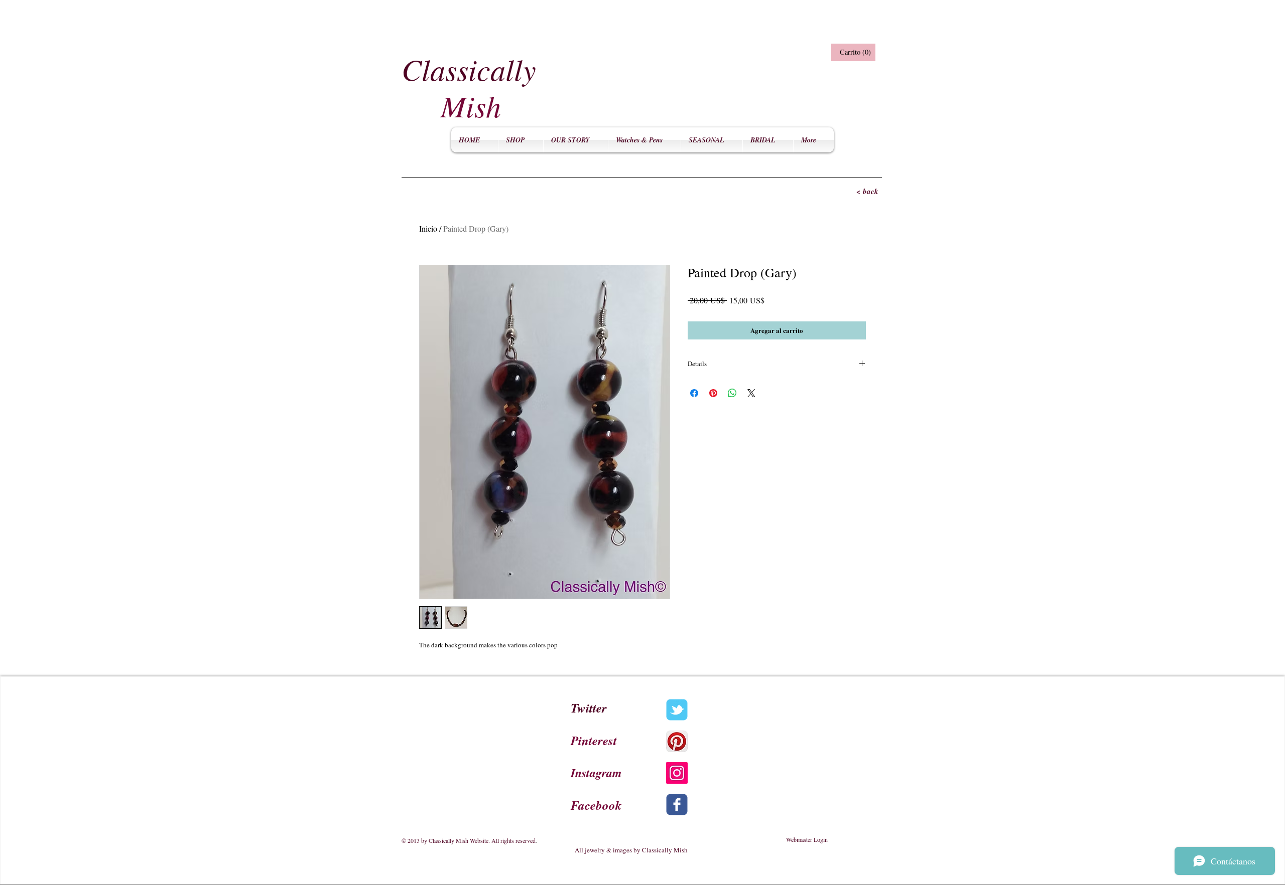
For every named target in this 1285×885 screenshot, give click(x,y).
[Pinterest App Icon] (677, 741)
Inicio (428, 228)
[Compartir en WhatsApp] (732, 393)
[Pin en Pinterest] (713, 393)
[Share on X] (751, 393)
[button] (852, 52)
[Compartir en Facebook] (694, 393)
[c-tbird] (677, 710)
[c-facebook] (677, 804)
